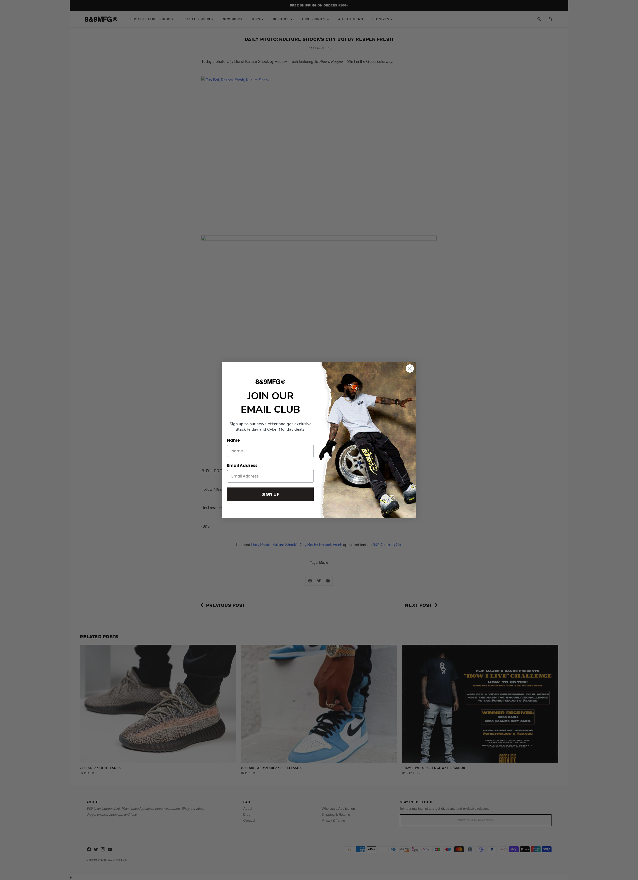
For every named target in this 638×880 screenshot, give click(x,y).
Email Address (242, 465)
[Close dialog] (409, 368)
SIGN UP (270, 494)
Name (233, 440)
